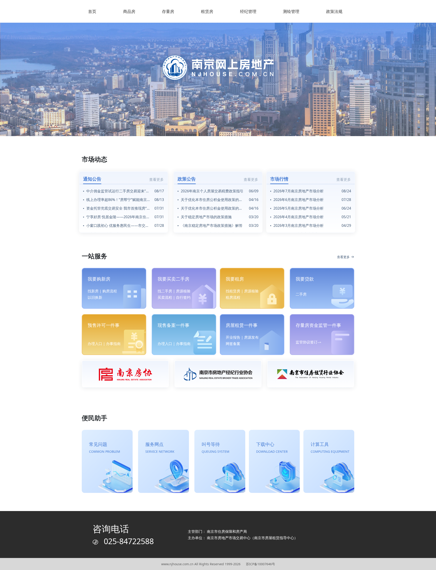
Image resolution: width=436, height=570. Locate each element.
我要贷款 (305, 279)
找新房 (93, 291)
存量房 (168, 11)
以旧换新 (95, 297)
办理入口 (95, 343)
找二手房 (165, 291)
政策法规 (334, 11)
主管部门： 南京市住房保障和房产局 (217, 531)
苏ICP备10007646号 (260, 564)
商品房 (129, 11)
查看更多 (156, 179)
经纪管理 (248, 11)
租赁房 (207, 11)
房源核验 (183, 291)
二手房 (301, 294)
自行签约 (183, 297)
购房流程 (109, 291)
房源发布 (251, 337)
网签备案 (233, 343)
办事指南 (113, 343)
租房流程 (233, 297)
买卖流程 (165, 297)
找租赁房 (233, 291)
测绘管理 (291, 11)
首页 (92, 11)
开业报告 (233, 337)
